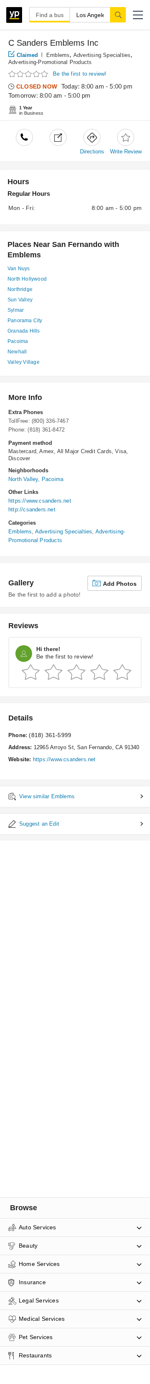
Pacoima (18, 341)
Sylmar (16, 310)
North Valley (23, 479)
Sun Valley (20, 300)
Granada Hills (24, 331)
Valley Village (24, 362)
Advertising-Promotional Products (50, 62)
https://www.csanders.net (39, 501)
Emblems (58, 55)
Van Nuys (19, 268)
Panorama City (25, 320)
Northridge (20, 289)
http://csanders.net (31, 509)
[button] (138, 15)
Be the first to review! (80, 74)
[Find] (118, 14)
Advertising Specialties (102, 55)
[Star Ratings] (29, 74)
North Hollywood (27, 279)
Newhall (17, 352)
